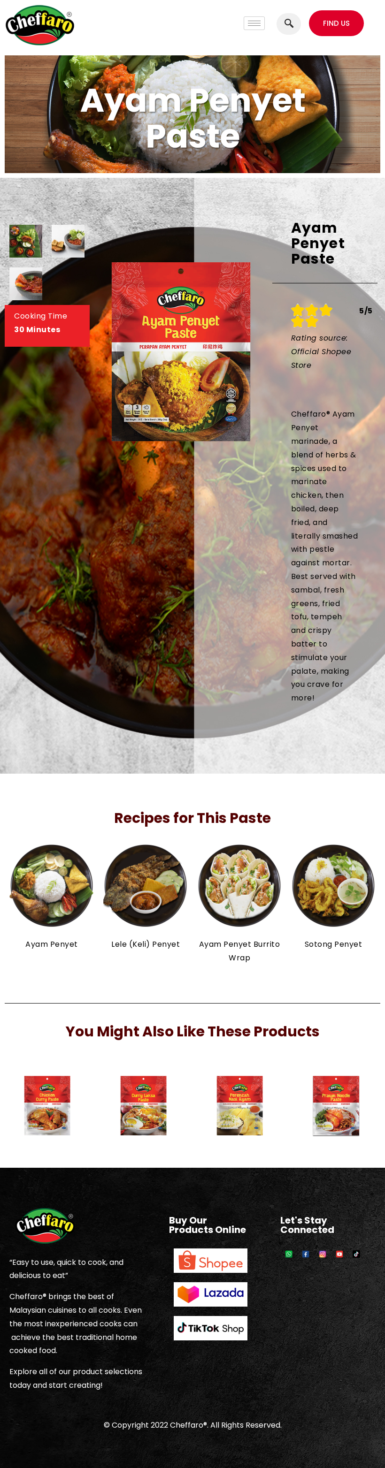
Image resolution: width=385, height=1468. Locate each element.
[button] (336, 23)
